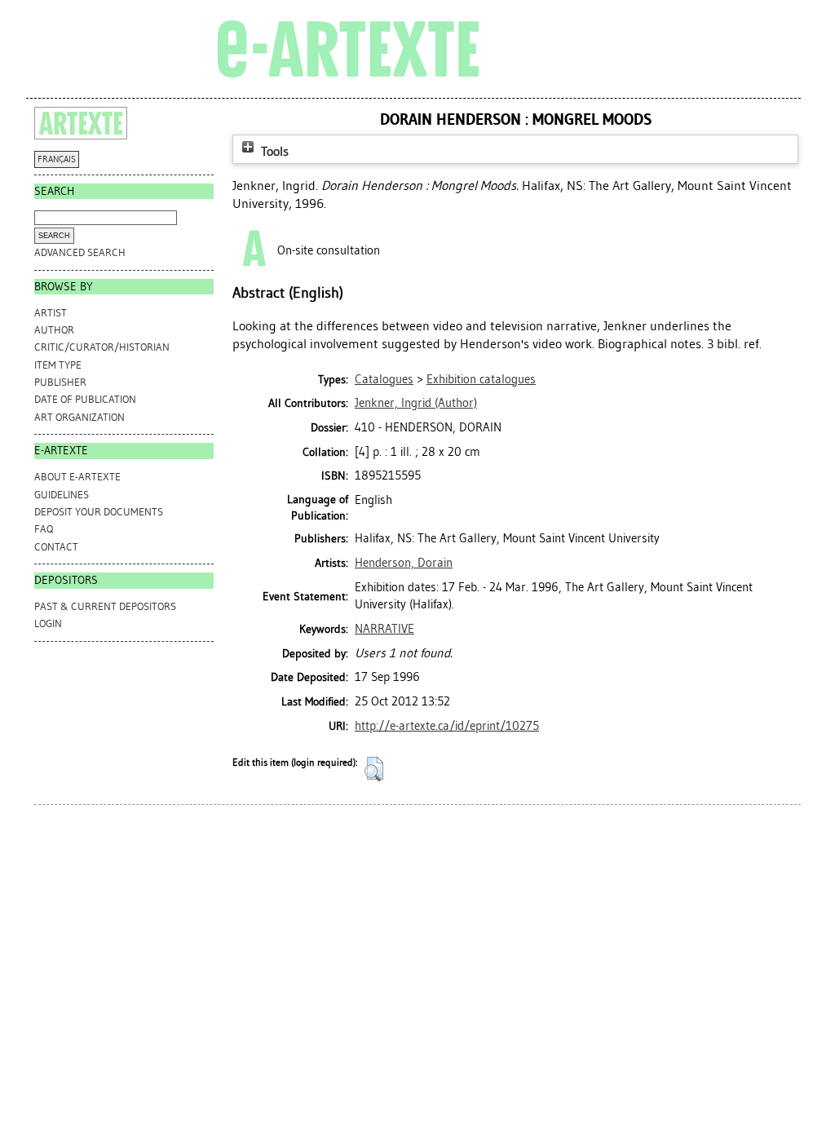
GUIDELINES (61, 495)
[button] (373, 769)
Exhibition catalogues (481, 379)
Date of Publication (85, 399)
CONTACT (56, 547)
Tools (273, 151)
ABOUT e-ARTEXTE (77, 477)
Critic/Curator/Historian (102, 347)
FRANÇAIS (57, 159)
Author (54, 330)
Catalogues (384, 379)
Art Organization (79, 417)
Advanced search (80, 252)
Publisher (60, 382)
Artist (50, 313)
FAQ (43, 529)
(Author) (416, 403)
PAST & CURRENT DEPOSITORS (105, 606)
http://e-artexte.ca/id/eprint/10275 (447, 725)
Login (48, 623)
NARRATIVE (384, 628)
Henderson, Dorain (404, 562)
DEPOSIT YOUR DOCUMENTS (98, 512)
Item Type (58, 365)
